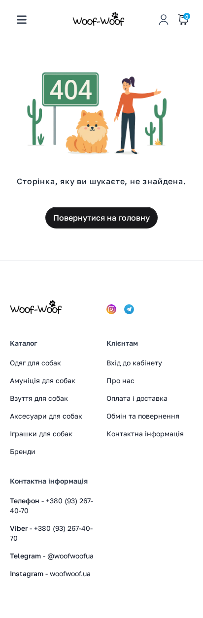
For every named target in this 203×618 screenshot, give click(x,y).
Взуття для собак (39, 398)
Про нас (120, 380)
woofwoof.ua (69, 573)
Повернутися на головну (101, 218)
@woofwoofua (69, 556)
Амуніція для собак (42, 380)
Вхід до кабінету (134, 362)
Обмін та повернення (142, 416)
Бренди (22, 451)
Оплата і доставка (137, 398)
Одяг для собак (35, 362)
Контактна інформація (145, 433)
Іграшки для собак (41, 433)
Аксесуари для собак (46, 416)
